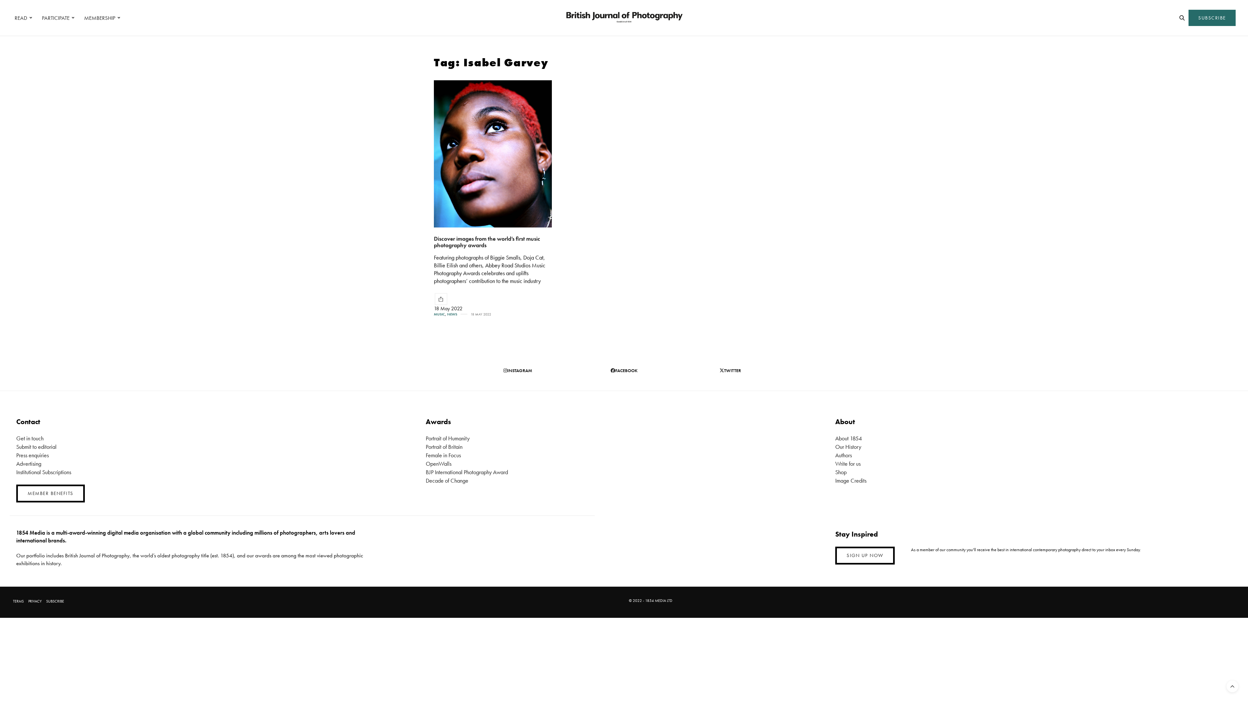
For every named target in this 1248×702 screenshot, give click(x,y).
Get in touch (30, 438)
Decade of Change (447, 480)
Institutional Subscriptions (43, 472)
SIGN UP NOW (865, 555)
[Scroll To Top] (1232, 686)
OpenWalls (438, 463)
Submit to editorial (36, 446)
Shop (841, 472)
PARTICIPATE (56, 17)
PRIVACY (35, 601)
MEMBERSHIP (99, 17)
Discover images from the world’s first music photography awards (487, 242)
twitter (732, 370)
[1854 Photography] (624, 18)
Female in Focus (443, 455)
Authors (843, 455)
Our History (848, 446)
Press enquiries (32, 455)
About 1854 (848, 438)
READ (21, 17)
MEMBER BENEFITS (50, 493)
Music (439, 314)
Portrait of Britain (444, 446)
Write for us (848, 463)
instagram (519, 370)
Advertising (28, 463)
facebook (626, 370)
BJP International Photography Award (467, 472)
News (452, 314)
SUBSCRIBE (1212, 18)
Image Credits (850, 480)
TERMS (18, 601)
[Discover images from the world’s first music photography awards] (493, 154)
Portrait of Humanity (448, 438)
